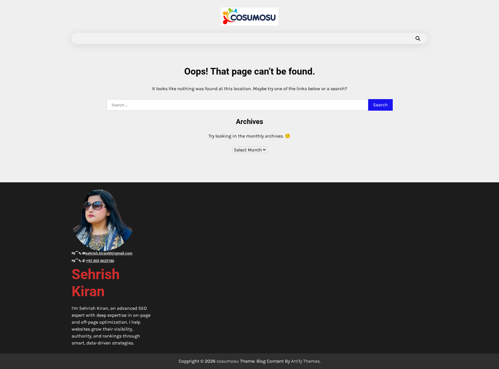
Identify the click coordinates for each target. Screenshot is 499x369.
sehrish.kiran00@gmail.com (108, 253)
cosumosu (228, 361)
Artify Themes (305, 361)
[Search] (418, 38)
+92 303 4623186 (100, 261)
